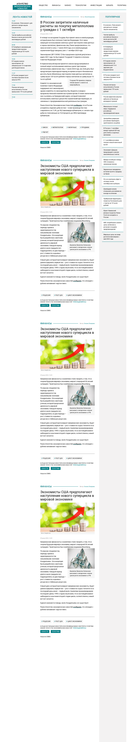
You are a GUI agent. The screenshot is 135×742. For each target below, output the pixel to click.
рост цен (59, 295)
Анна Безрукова (90, 17)
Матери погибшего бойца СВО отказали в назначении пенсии (112, 162)
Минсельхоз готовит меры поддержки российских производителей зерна (111, 110)
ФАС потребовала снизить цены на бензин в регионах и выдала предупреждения (113, 226)
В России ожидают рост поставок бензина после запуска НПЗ (112, 77)
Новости (44, 142)
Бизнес (68, 5)
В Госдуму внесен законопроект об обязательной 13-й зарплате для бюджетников (110, 65)
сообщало (77, 105)
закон (45, 127)
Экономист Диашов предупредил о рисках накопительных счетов (111, 152)
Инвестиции (96, 5)
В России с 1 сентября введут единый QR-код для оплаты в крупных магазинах (112, 131)
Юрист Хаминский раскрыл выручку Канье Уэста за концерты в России (112, 214)
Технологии (80, 5)
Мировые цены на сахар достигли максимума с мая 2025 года (112, 237)
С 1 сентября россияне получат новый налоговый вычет (113, 142)
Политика (121, 5)
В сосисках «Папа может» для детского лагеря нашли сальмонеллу (112, 27)
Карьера (109, 5)
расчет (45, 132)
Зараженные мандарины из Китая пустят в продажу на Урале (113, 172)
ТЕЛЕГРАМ (55, 142)
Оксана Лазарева (89, 160)
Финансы (56, 5)
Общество (43, 5)
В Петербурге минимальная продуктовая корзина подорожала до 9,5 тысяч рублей (112, 51)
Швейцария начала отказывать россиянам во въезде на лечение (112, 191)
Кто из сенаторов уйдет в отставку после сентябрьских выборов (112, 181)
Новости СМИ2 (45, 147)
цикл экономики (74, 295)
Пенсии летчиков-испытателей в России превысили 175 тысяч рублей (111, 88)
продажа (85, 127)
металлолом (57, 127)
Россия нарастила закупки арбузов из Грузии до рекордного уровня (113, 99)
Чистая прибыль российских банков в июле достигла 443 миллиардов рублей (111, 38)
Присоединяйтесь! (79, 139)
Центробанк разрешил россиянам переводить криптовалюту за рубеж (112, 121)
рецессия (46, 295)
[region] (22, 60)
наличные (72, 127)
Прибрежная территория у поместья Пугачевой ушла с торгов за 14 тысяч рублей (113, 202)
